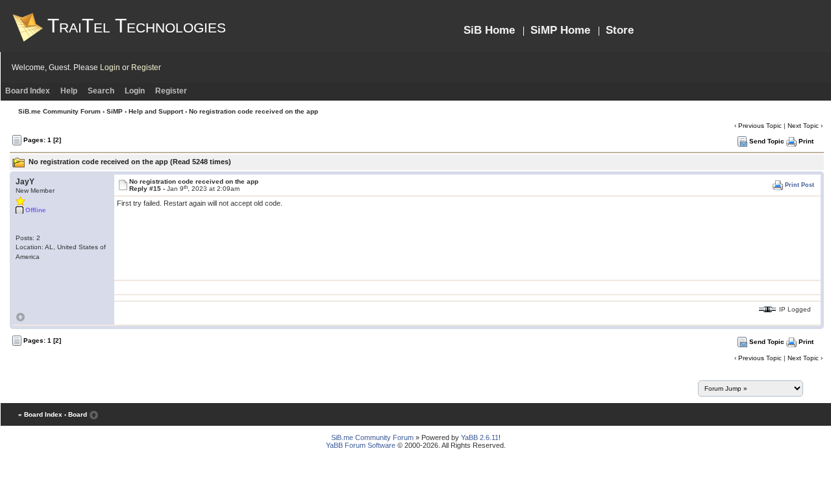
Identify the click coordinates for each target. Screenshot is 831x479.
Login (110, 67)
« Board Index (40, 414)
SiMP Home (560, 30)
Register (146, 67)
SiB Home (489, 30)
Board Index (27, 90)
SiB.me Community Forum (59, 111)
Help (68, 90)
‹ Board (75, 414)
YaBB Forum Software (360, 445)
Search (101, 90)
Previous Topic (760, 125)
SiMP (114, 111)
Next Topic (803, 125)
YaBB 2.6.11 (480, 437)
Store (620, 30)
